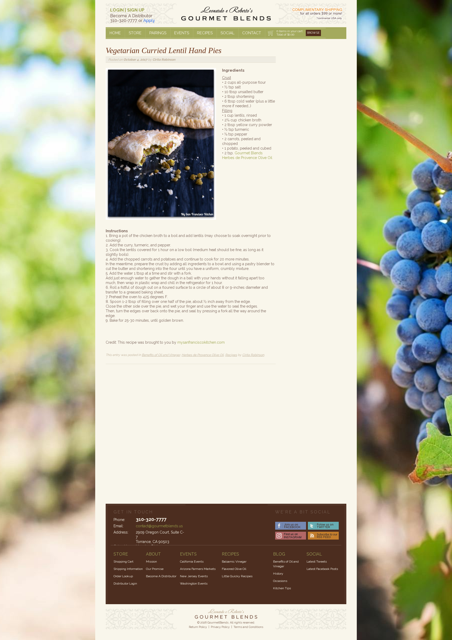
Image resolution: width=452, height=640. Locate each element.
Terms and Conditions (248, 627)
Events (181, 33)
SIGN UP (135, 10)
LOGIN (117, 10)
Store (135, 33)
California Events (192, 561)
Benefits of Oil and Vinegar (161, 355)
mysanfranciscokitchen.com (201, 342)
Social (227, 33)
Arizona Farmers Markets (198, 569)
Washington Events (193, 583)
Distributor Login (125, 583)
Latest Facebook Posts (322, 569)
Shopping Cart (123, 561)
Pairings (157, 33)
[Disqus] (191, 429)
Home (115, 33)
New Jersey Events (194, 576)
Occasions (280, 581)
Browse (313, 33)
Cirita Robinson (163, 59)
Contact (251, 33)
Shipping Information (128, 569)
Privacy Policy (220, 627)
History (278, 573)
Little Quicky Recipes (237, 576)
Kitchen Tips (282, 588)
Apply (149, 20)
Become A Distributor (161, 576)
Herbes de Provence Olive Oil (203, 355)
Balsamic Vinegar (234, 561)
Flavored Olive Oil (234, 569)
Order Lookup (123, 576)
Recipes (205, 33)
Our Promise (154, 569)
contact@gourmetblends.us (159, 526)
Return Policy (198, 627)
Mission (151, 561)
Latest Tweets (317, 561)
